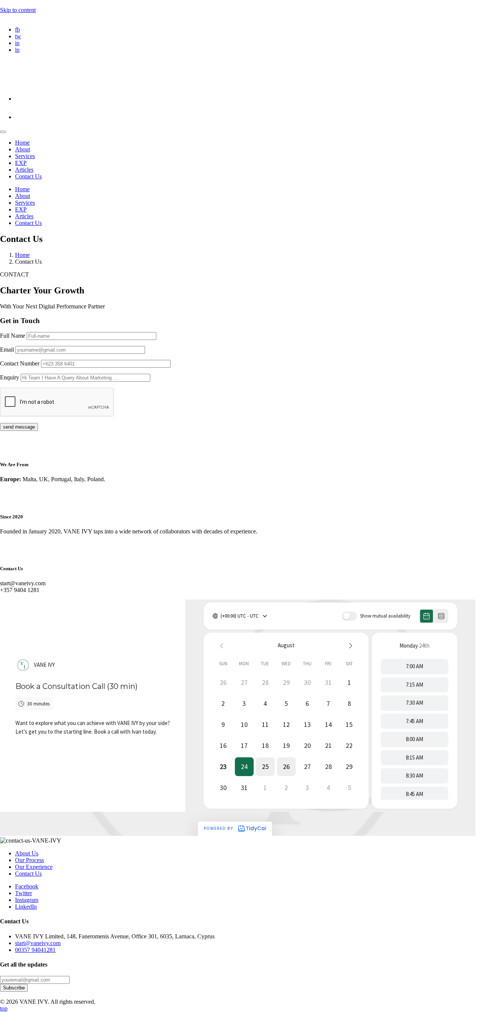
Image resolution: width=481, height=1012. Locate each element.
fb (17, 29)
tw (18, 36)
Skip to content (18, 10)
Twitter (23, 893)
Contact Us (28, 176)
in (17, 43)
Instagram (26, 900)
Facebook (26, 886)
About (22, 149)
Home (22, 142)
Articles (24, 169)
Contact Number (20, 363)
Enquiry (10, 377)
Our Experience (34, 867)
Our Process (29, 860)
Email (7, 349)
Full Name (13, 335)
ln (17, 50)
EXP (21, 163)
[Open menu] (3, 132)
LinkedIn (26, 906)
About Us (26, 853)
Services (25, 156)
